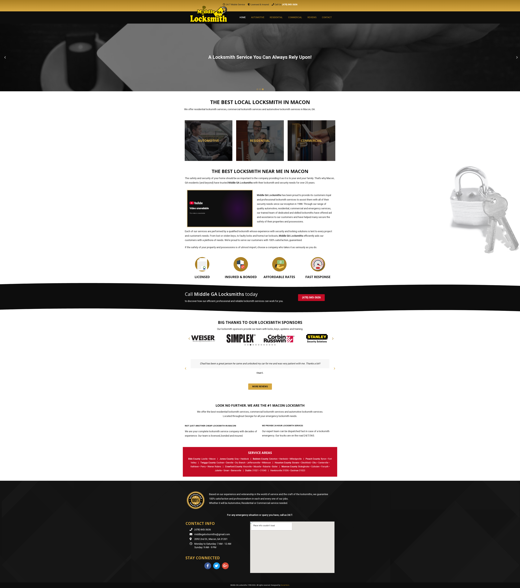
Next (516, 57)
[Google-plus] (225, 565)
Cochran (220, 462)
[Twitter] (216, 565)
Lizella (204, 459)
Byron (323, 459)
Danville (229, 462)
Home (243, 17)
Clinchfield (306, 462)
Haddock (244, 459)
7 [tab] (261, 345)
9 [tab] (266, 345)
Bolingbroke (303, 466)
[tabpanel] (260, 57)
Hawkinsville (276, 470)
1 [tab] (257, 89)
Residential (276, 17)
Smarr (226, 470)
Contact (327, 17)
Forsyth (324, 466)
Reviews (312, 17)
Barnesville (236, 470)
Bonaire (295, 462)
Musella (257, 466)
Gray (237, 459)
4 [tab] (253, 345)
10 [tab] (269, 345)
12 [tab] (275, 345)
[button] (311, 297)
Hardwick (283, 459)
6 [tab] (258, 345)
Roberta (266, 466)
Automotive (257, 17)
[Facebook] (207, 565)
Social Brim (285, 585)
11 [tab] (272, 345)
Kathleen (195, 466)
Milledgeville (296, 459)
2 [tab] (260, 89)
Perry (203, 466)
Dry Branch (240, 462)
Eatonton (273, 459)
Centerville (323, 462)
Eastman (294, 470)
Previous (4, 57)
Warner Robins (214, 466)
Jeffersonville (253, 462)
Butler (275, 466)
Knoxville (247, 466)
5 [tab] (256, 345)
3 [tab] (262, 89)
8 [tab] (264, 345)
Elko (314, 462)
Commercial (295, 17)
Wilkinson (266, 462)
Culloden (315, 466)
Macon (212, 459)
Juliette (218, 470)
